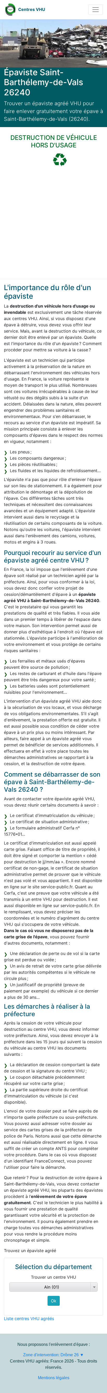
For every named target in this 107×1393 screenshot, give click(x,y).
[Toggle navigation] (95, 9)
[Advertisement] (53, 222)
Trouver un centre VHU (53, 1277)
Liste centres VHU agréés (29, 1318)
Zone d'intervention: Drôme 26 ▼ (53, 1355)
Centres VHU (31, 9)
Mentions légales (53, 1378)
